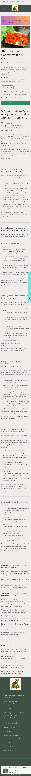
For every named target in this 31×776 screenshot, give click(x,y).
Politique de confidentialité (10, 735)
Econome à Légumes (12, 761)
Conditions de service (9, 750)
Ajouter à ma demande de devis (15, 103)
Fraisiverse (18, 97)
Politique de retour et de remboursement (14, 739)
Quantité (3, 84)
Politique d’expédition (16, 774)
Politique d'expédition (9, 743)
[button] (3, 8)
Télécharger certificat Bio (10, 727)
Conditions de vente (9, 746)
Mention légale (7, 731)
